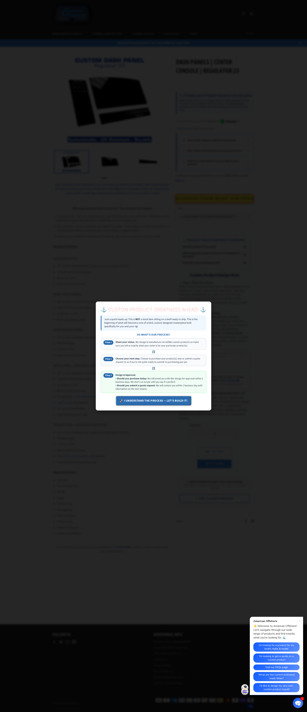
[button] (298, 703)
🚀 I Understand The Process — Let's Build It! (153, 401)
